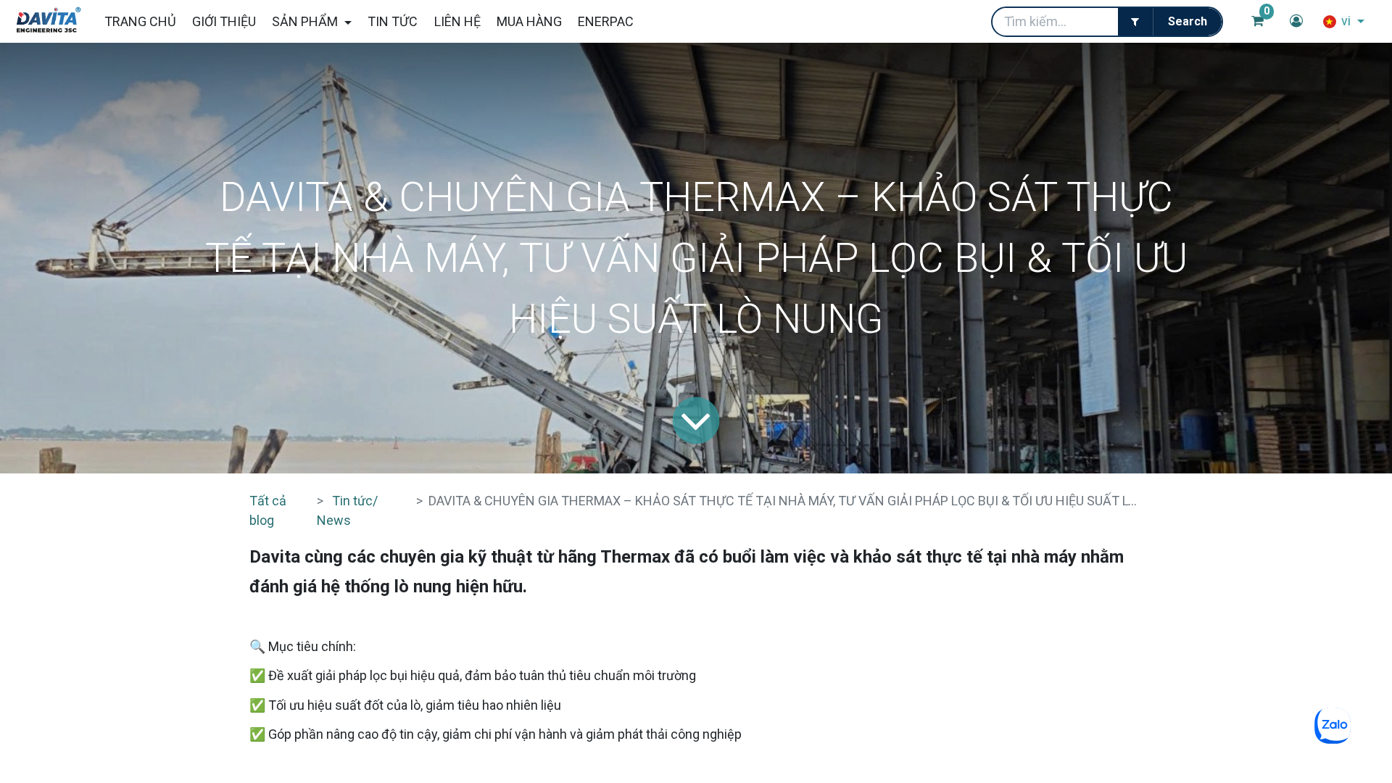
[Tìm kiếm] (1187, 22)
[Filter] (1135, 22)
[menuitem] (139, 21)
